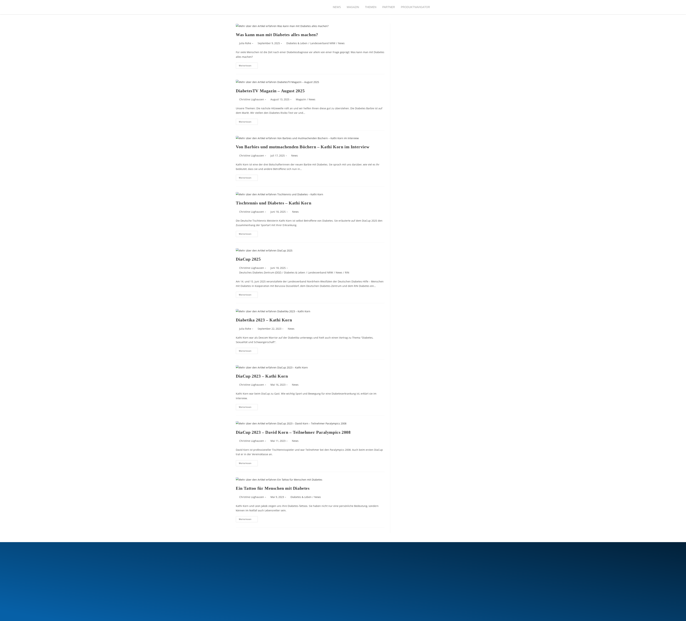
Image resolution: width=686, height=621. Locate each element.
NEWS (337, 7)
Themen (371, 7)
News (341, 43)
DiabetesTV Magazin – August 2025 (270, 91)
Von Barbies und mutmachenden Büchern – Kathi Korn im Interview (302, 147)
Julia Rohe (245, 43)
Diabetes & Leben (296, 43)
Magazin (301, 99)
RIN (347, 272)
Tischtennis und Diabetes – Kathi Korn (273, 203)
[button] (439, 7)
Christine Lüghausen (251, 99)
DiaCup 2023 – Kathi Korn (262, 376)
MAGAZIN (353, 7)
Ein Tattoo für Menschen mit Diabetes (273, 488)
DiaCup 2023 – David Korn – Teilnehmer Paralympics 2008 (293, 432)
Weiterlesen (248, 65)
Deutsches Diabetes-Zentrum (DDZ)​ (260, 272)
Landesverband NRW (322, 43)
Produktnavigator (415, 7)
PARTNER (388, 7)
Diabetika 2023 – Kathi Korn (264, 320)
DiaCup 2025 (248, 259)
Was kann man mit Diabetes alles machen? (277, 34)
